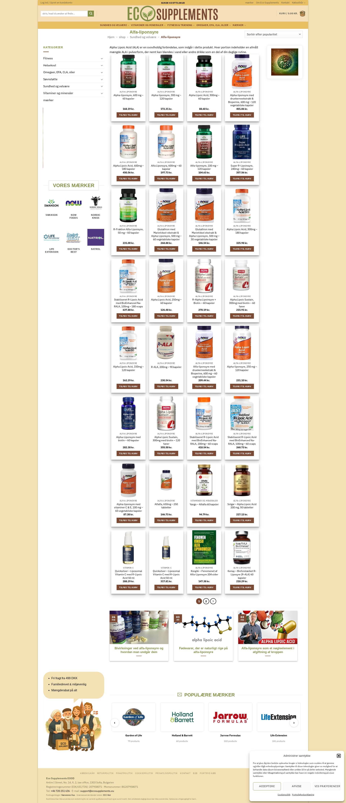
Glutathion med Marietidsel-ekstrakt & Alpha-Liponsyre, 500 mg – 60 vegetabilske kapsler (166, 234)
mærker (249, 2)
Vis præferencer (327, 786)
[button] (339, 756)
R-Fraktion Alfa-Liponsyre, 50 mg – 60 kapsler (128, 231)
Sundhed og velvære (113, 25)
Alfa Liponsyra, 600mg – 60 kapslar (166, 167)
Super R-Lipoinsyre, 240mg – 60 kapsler (242, 167)
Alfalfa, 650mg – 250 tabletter (166, 506)
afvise (297, 786)
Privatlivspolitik (167, 773)
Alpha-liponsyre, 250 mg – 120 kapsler (242, 368)
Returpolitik (105, 773)
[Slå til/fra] (102, 58)
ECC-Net (107, 795)
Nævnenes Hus (68, 795)
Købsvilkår (297, 2)
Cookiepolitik (284, 794)
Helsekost (49, 65)
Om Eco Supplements (267, 2)
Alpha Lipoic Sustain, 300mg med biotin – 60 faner (242, 303)
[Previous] (45, 144)
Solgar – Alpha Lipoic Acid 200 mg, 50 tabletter (241, 506)
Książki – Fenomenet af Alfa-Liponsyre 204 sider (204, 572)
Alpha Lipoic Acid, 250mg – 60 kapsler (166, 301)
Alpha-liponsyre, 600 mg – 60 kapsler (128, 97)
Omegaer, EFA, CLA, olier (212, 25)
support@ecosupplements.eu (97, 791)
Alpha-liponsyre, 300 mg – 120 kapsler (166, 97)
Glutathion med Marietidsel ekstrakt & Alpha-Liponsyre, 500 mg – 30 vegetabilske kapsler (204, 234)
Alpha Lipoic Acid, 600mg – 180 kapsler (128, 167)
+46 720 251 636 (60, 791)
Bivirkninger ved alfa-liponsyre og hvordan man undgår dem (139, 650)
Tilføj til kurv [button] (128, 115)
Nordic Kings (95, 216)
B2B (195, 773)
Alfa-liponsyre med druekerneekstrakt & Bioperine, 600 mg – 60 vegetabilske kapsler (204, 371)
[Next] (102, 144)
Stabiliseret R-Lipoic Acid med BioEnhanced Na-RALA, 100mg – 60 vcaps (242, 440)
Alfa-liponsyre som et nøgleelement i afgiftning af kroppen (267, 650)
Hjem (111, 37)
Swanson (51, 215)
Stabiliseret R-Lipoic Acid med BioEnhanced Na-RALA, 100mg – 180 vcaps (128, 303)
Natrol (96, 249)
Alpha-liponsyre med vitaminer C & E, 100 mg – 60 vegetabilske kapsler (128, 507)
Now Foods (74, 216)
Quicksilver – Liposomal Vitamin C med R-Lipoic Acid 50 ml (128, 574)
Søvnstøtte (50, 79)
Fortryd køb (208, 773)
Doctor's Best (74, 250)
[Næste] (213, 601)
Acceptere (267, 786)
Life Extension (52, 250)
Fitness (48, 58)
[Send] (91, 14)
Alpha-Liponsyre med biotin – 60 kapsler (128, 438)
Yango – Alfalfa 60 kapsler (204, 504)
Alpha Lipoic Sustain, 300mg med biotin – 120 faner (166, 440)
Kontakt (285, 2)
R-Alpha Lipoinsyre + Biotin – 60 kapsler (204, 301)
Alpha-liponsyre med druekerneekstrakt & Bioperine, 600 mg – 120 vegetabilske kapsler (242, 100)
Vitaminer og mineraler (147, 25)
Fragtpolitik (124, 773)
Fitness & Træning (179, 25)
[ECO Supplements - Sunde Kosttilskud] (173, 13)
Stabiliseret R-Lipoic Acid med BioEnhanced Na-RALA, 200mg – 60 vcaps (204, 440)
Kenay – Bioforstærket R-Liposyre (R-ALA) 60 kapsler (242, 574)
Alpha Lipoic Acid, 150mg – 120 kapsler (128, 368)
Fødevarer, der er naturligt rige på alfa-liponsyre (203, 650)
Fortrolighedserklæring (303, 794)
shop (122, 37)
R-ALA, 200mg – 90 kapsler (166, 367)
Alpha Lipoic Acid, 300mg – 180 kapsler (242, 231)
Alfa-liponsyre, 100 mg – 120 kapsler (204, 167)
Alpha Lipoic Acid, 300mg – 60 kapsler (204, 97)
